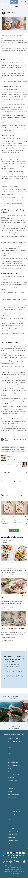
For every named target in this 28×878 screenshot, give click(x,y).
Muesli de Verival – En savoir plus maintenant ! (12, 203)
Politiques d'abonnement (13, 828)
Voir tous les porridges (6, 497)
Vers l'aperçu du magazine (7, 540)
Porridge (9, 753)
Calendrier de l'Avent (12, 780)
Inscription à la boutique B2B (14, 811)
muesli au (18, 38)
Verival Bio (3, 35)
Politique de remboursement (16, 867)
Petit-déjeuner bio (11, 750)
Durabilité (10, 791)
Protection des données (13, 840)
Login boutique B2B (12, 814)
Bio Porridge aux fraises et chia (6, 517)
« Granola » (22, 268)
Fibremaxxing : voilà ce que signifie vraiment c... (14, 563)
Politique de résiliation (14, 873)
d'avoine (16, 77)
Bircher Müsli (4, 346)
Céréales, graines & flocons (13, 774)
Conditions (10, 825)
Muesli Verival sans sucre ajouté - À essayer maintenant (14, 81)
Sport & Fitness (21, 451)
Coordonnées (15, 871)
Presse (9, 803)
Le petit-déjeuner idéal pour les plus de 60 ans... (13, 596)
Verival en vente (11, 800)
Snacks (9, 768)
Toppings (9, 771)
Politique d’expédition (8, 871)
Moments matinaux (6, 451)
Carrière (9, 805)
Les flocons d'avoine (6, 89)
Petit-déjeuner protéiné (13, 762)
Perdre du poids (5, 447)
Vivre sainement (20, 449)
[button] (2, 1)
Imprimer (10, 822)
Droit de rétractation (12, 834)
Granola (9, 756)
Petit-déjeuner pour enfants (14, 765)
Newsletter (10, 808)
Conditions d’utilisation (20, 869)
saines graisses (13, 138)
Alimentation (13, 447)
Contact (9, 843)
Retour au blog (15, 487)
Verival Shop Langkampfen (13, 794)
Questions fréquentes (12, 797)
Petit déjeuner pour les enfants (8, 449)
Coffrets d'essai (11, 777)
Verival (9, 865)
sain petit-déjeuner (9, 244)
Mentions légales (22, 871)
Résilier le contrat (11, 837)
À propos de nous (11, 788)
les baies (17, 161)
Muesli (9, 759)
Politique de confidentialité (10, 869)
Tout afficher (14, 530)
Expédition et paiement (13, 831)
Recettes (14, 451)
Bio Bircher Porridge (18, 516)
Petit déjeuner (11, 35)
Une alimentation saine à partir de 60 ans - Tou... (13, 629)
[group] (11, 711)
